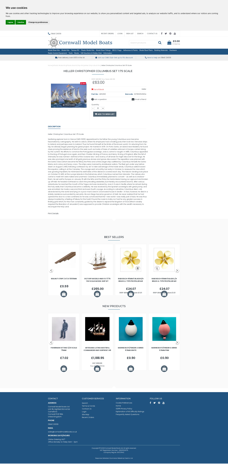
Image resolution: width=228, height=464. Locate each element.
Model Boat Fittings (103, 50)
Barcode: (129, 94)
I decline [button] (20, 22)
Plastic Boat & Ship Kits (75, 65)
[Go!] (159, 42)
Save (84, 83)
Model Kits (65, 50)
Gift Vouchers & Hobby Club (91, 53)
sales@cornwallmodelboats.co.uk (62, 432)
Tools (71, 53)
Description (54, 126)
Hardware (173, 50)
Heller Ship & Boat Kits (92, 65)
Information (107, 53)
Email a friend (140, 99)
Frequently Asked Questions (127, 414)
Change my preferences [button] (38, 22)
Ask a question (100, 99)
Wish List (129, 33)
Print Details (53, 213)
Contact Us (152, 33)
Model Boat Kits (54, 50)
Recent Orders (107, 33)
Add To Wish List (105, 114)
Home (50, 65)
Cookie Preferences (124, 403)
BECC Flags (116, 50)
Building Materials (161, 50)
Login (119, 33)
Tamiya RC (75, 50)
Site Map (85, 414)
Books (76, 53)
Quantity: (95, 104)
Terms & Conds (88, 406)
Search (140, 33)
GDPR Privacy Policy (124, 408)
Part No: (95, 94)
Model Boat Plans (146, 50)
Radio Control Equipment (57, 53)
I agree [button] (10, 22)
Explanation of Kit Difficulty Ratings (130, 411)
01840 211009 (53, 424)
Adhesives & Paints (130, 50)
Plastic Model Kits (87, 50)
